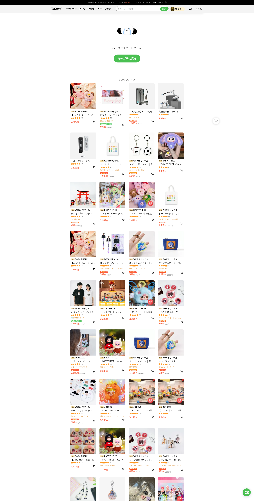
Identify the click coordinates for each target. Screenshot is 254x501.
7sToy (82, 8)
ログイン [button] (199, 9)
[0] (190, 9)
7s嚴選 (90, 8)
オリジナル (71, 8)
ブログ (108, 8)
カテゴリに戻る (127, 58)
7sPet (99, 8)
